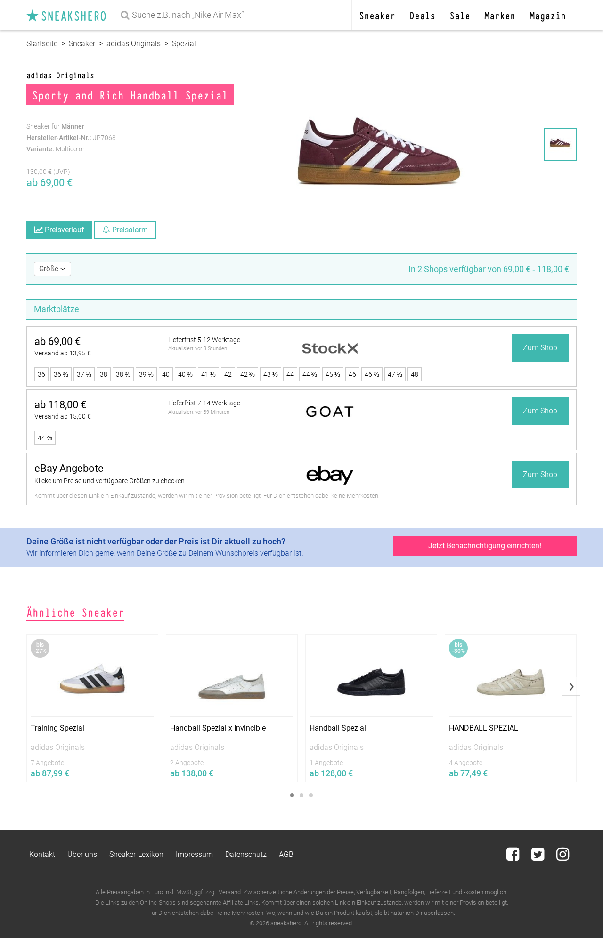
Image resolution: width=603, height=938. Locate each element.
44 (290, 374)
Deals (422, 15)
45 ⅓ (333, 374)
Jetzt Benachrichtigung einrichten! (484, 545)
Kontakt (42, 854)
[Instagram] (563, 857)
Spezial (184, 43)
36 (41, 374)
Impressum (194, 854)
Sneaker (377, 15)
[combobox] (234, 15)
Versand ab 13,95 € (62, 353)
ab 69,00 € (57, 341)
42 (228, 374)
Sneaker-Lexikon (136, 854)
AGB (286, 854)
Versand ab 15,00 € (62, 416)
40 (166, 374)
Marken (499, 15)
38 (103, 374)
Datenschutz (246, 854)
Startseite (41, 43)
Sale (459, 15)
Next (571, 686)
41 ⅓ (208, 374)
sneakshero (70, 15)
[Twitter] (539, 857)
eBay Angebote (69, 468)
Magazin (548, 15)
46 (352, 374)
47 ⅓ (395, 374)
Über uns (82, 854)
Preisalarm (129, 229)
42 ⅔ (247, 374)
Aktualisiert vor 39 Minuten (198, 412)
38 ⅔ (123, 374)
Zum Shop (540, 347)
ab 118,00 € (60, 405)
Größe (49, 268)
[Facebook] (514, 857)
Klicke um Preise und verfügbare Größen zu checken (109, 481)
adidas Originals (133, 43)
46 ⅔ (372, 374)
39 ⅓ (146, 374)
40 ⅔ (185, 374)
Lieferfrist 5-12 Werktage (204, 340)
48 (414, 374)
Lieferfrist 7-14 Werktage (204, 403)
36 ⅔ (61, 374)
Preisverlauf (63, 229)
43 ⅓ (270, 374)
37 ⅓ (84, 374)
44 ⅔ (309, 374)
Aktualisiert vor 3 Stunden (197, 349)
